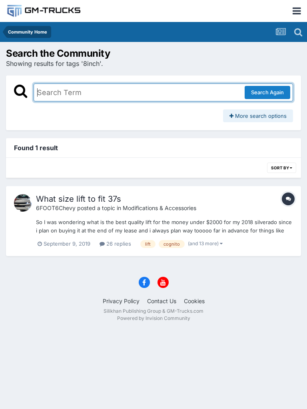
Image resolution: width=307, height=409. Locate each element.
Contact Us (161, 301)
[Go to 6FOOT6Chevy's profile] (23, 203)
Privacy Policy (121, 301)
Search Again (267, 92)
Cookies (194, 301)
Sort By (280, 167)
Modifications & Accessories (159, 207)
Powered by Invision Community (153, 318)
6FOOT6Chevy (56, 207)
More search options (260, 116)
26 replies (118, 243)
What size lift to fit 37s (78, 199)
